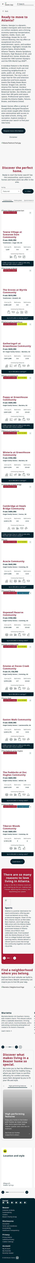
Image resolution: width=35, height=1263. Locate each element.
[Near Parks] (11, 257)
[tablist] (17, 200)
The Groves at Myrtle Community (15, 291)
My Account (6, 1248)
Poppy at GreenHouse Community (15, 398)
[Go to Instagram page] (8, 1203)
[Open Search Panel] (17, 4)
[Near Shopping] (15, 257)
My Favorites (7, 1251)
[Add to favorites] (30, 212)
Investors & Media (9, 1210)
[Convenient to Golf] (17, 312)
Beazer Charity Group (10, 1217)
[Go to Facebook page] (4, 1203)
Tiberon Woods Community (11, 827)
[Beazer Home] (9, 4)
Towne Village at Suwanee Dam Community (12, 234)
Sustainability (7, 1212)
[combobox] (11, 191)
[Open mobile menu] (2, 4)
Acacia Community (13, 561)
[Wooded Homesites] (15, 581)
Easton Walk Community (17, 719)
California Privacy (8, 1239)
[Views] (9, 528)
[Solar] (7, 366)
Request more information (13, 131)
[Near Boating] (13, 528)
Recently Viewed (8, 1253)
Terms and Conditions (10, 1226)
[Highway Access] (28, 366)
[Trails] (15, 366)
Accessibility (7, 1228)
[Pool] (11, 366)
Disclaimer (13, 137)
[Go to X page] (16, 1203)
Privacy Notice (7, 1237)
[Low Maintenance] (24, 257)
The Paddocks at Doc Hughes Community (15, 773)
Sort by (3, 187)
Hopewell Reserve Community (13, 613)
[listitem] (16, 1167)
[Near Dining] (19, 257)
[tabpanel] (17, 535)
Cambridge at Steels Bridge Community (14, 507)
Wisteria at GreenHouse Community (16, 453)
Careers (5, 1214)
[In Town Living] (22, 312)
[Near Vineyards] (28, 634)
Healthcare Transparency (11, 1230)
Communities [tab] (7, 200)
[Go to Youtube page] (21, 1203)
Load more (16, 862)
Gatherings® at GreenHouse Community (17, 344)
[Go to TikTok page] (12, 1203)
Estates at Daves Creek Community (16, 667)
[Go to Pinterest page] (25, 1203)
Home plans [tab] (18, 200)
